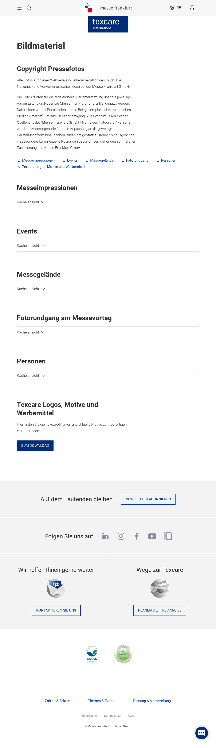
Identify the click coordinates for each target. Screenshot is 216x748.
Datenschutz (112, 715)
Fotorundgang (137, 160)
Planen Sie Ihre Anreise (160, 610)
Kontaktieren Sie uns (56, 610)
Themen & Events (101, 701)
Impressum (89, 715)
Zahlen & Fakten (57, 701)
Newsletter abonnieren (148, 499)
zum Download (35, 446)
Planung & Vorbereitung (152, 701)
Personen (168, 160)
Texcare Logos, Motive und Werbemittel (53, 167)
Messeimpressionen (38, 160)
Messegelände (102, 160)
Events (72, 160)
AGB (131, 715)
